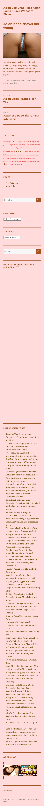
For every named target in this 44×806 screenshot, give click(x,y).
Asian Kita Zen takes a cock (18, 500)
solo (10, 161)
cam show (13, 83)
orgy (38, 141)
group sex (28, 158)
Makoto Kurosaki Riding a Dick (19, 647)
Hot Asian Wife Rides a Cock (18, 622)
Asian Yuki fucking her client (18, 493)
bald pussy (36, 161)
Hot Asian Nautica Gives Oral (18, 744)
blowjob (19, 164)
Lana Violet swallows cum (17, 446)
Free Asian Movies (14, 183)
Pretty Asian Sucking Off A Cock (20, 544)
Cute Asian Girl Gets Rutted (18, 584)
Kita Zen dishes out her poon (18, 515)
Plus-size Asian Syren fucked (18, 453)
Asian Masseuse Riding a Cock (19, 700)
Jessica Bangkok (30, 155)
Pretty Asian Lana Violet (16, 450)
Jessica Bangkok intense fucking (20, 487)
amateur (16, 155)
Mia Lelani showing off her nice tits (21, 456)
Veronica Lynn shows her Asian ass (21, 741)
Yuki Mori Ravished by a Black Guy (21, 669)
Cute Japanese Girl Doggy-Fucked (21, 531)
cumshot (13, 164)
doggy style (19, 148)
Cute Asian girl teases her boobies (21, 472)
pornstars (6, 145)
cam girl (9, 158)
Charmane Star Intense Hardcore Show (23, 675)
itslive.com (33, 151)
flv (4, 164)
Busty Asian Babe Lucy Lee (17, 688)
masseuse (22, 155)
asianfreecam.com (9, 148)
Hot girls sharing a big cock (18, 481)
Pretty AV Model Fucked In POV (20, 534)
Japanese (26, 151)
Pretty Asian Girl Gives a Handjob (20, 697)
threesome (10, 155)
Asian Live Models (8, 790)
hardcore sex (35, 145)
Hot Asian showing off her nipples (21, 462)
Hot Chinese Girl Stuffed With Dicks (22, 606)
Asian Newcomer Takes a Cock (19, 694)
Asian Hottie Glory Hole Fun (18, 691)
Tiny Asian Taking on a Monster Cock (22, 603)
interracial (14, 142)
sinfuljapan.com (24, 145)
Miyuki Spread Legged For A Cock (20, 581)
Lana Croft (26, 148)
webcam (13, 151)
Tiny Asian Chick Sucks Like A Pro (21, 537)
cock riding (6, 141)
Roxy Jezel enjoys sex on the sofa (20, 478)
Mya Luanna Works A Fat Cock (19, 556)
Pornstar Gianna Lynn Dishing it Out (22, 644)
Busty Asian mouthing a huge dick (21, 484)
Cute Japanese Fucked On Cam (19, 550)
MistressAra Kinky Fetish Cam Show (22, 638)
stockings (15, 158)
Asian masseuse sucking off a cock (21, 490)
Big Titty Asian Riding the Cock (19, 594)
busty (33, 158)
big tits (8, 164)
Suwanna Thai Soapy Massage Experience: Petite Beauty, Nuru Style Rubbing (22, 437)
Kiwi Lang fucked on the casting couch (23, 459)
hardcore (6, 151)
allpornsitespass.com (26, 161)
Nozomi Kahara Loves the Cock (20, 553)
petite (21, 141)
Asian (19, 151)
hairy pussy (16, 161)
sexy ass (33, 141)
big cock (12, 145)
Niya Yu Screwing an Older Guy (19, 713)
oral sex (32, 148)
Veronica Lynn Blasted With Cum (20, 650)
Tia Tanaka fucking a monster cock (21, 443)
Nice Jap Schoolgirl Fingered (18, 512)
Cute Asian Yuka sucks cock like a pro (22, 475)
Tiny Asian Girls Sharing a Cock (20, 685)
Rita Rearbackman (13, 81)
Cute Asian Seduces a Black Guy (20, 704)
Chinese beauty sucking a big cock (21, 732)
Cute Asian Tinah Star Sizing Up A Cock (23, 503)
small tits (27, 142)
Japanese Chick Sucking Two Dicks (21, 578)
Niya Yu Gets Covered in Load (19, 641)
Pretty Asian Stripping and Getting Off (23, 672)
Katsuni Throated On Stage (18, 547)
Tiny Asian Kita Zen (14, 497)
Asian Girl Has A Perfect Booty (19, 575)
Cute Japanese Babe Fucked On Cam (21, 559)
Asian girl (22, 158)
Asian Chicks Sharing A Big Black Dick (22, 519)
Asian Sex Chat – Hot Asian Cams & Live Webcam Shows (21, 11)
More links (10, 186)
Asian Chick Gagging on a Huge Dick (22, 666)
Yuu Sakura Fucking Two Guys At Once (23, 528)
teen (17, 145)
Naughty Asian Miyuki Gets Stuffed (21, 541)
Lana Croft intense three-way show (21, 729)
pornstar (6, 161)
